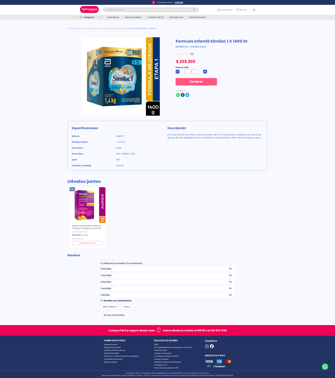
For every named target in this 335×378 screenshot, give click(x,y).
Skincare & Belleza (133, 17)
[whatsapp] (178, 95)
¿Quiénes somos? (111, 344)
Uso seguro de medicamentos (166, 356)
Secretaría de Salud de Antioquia (167, 362)
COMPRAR (178, 2)
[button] (167, 300)
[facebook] (183, 95)
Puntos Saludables (111, 353)
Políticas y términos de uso (114, 350)
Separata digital (110, 362)
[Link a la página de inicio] (71, 28)
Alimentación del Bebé (98, 28)
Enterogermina (176, 17)
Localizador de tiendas (113, 359)
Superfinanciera (160, 350)
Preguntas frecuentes (112, 347)
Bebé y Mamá (81, 28)
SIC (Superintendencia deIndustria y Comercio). (173, 347)
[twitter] (187, 95)
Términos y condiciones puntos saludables (121, 356)
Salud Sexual (113, 17)
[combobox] (158, 10)
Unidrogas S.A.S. (160, 365)
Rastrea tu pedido (161, 359)
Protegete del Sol (155, 17)
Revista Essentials (197, 17)
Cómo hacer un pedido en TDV (166, 368)
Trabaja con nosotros (163, 353)
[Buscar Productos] (195, 10)
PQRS (156, 344)
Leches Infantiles (117, 28)
